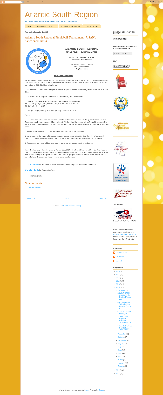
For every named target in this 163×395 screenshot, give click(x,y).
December (122, 290)
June (120, 350)
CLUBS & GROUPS (91, 26)
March (120, 360)
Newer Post (31, 198)
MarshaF (119, 261)
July (120, 347)
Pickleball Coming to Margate (124, 312)
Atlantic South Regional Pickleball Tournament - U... (124, 320)
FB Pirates (120, 257)
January (121, 366)
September (122, 340)
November (122, 334)
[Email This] (31, 176)
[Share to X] (36, 176)
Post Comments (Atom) (72, 206)
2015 (118, 281)
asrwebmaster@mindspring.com (125, 234)
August (121, 344)
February (121, 363)
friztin (86, 390)
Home (67, 198)
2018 (118, 271)
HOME (29, 26)
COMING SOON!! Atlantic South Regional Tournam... (124, 296)
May (120, 353)
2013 (118, 287)
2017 (118, 274)
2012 (118, 370)
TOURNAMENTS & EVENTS (46, 26)
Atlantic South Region (61, 14)
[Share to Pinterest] (40, 176)
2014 (118, 284)
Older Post (103, 198)
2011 (118, 373)
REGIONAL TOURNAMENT (70, 26)
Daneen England (122, 252)
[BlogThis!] (33, 176)
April (120, 356)
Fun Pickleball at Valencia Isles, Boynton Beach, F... (124, 305)
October (121, 337)
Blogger (101, 390)
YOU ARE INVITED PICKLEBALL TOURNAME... (124, 328)
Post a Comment (34, 188)
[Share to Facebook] (38, 176)
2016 (118, 278)
